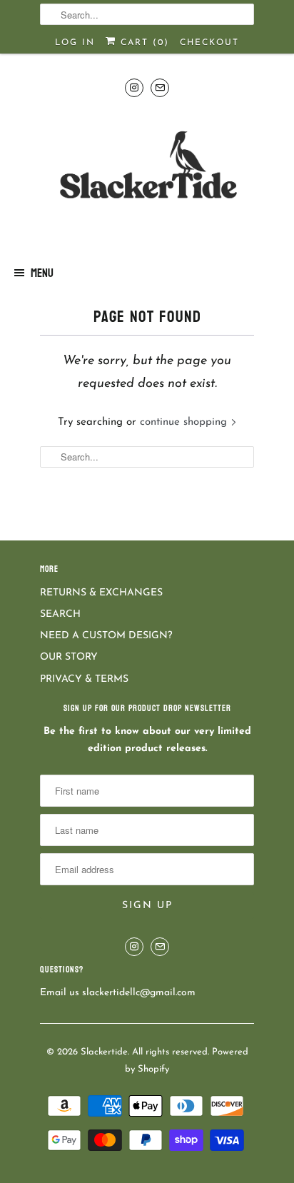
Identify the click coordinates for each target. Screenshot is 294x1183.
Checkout (209, 43)
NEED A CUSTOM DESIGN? (106, 635)
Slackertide (104, 1052)
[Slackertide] (147, 176)
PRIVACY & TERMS (84, 679)
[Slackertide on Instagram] (134, 87)
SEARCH (60, 614)
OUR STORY (69, 657)
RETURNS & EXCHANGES (101, 593)
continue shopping (185, 422)
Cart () (142, 43)
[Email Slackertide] (160, 87)
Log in (75, 43)
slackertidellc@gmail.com (139, 992)
